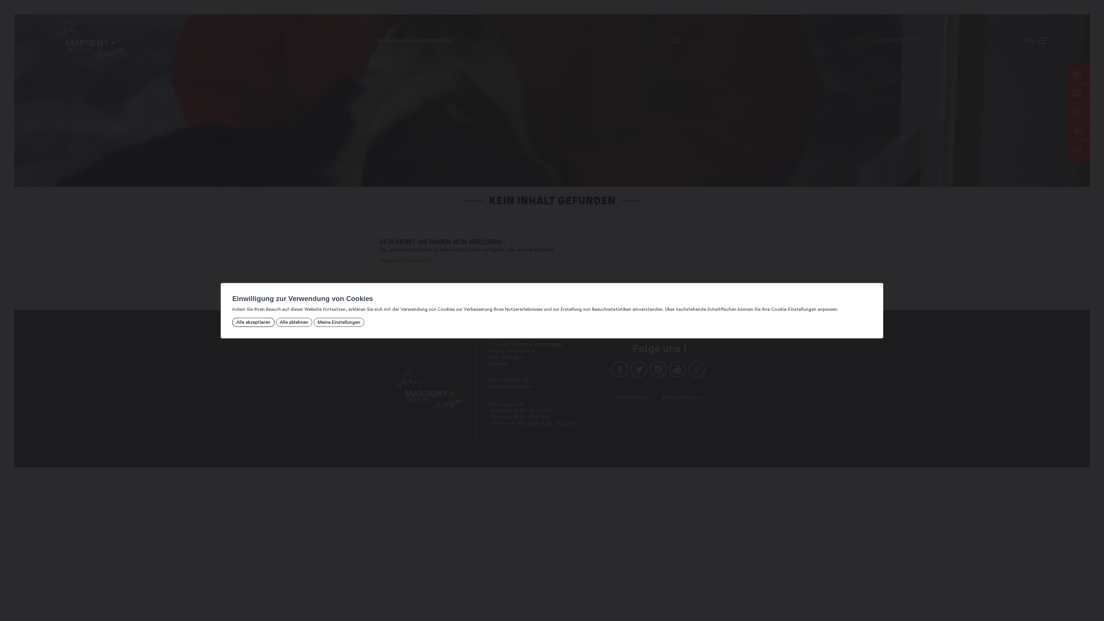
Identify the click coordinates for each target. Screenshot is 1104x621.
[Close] (878, 277)
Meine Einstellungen (339, 322)
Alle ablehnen (294, 322)
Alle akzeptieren (253, 322)
